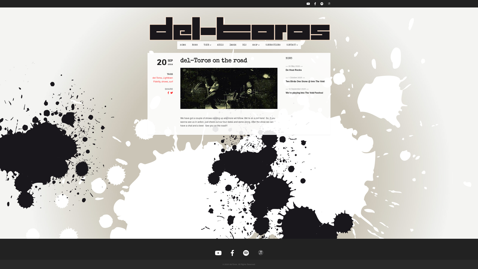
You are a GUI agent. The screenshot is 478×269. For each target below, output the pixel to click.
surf (171, 81)
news (195, 45)
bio (244, 45)
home (183, 45)
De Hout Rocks (294, 70)
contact (291, 45)
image (232, 45)
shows (165, 81)
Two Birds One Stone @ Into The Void (305, 81)
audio (220, 45)
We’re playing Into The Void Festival (304, 92)
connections (273, 45)
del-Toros (157, 77)
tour (206, 45)
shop (254, 45)
